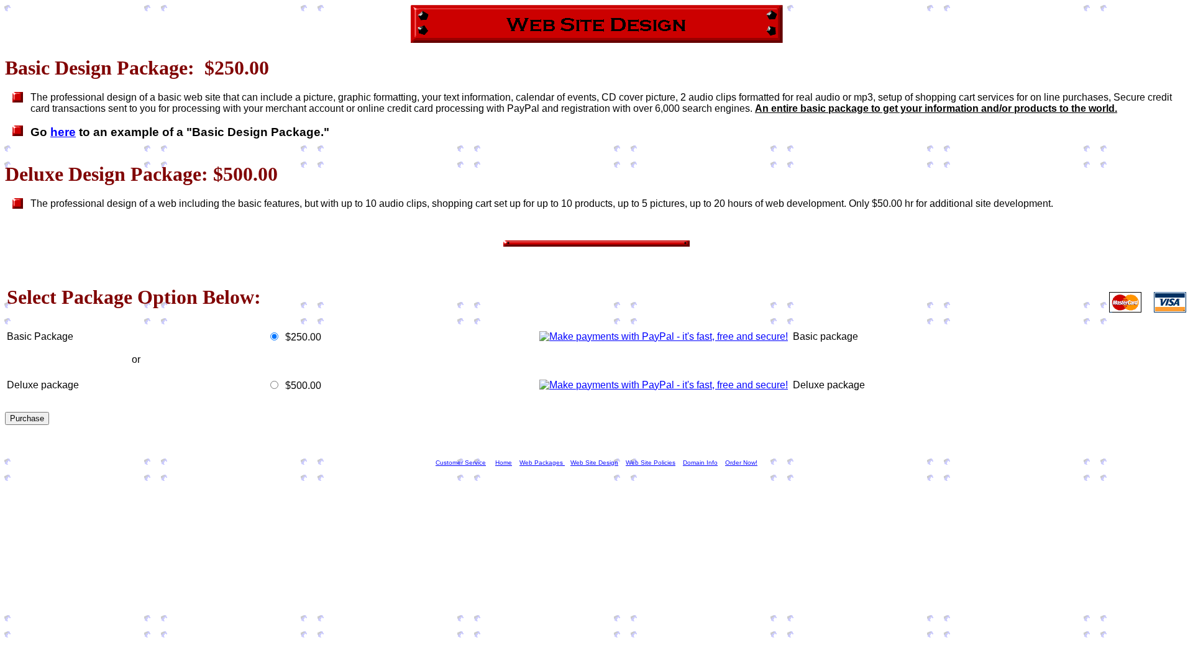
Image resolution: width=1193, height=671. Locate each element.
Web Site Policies (650, 462)
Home (503, 462)
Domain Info (700, 462)
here (63, 132)
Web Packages (542, 462)
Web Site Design (594, 462)
